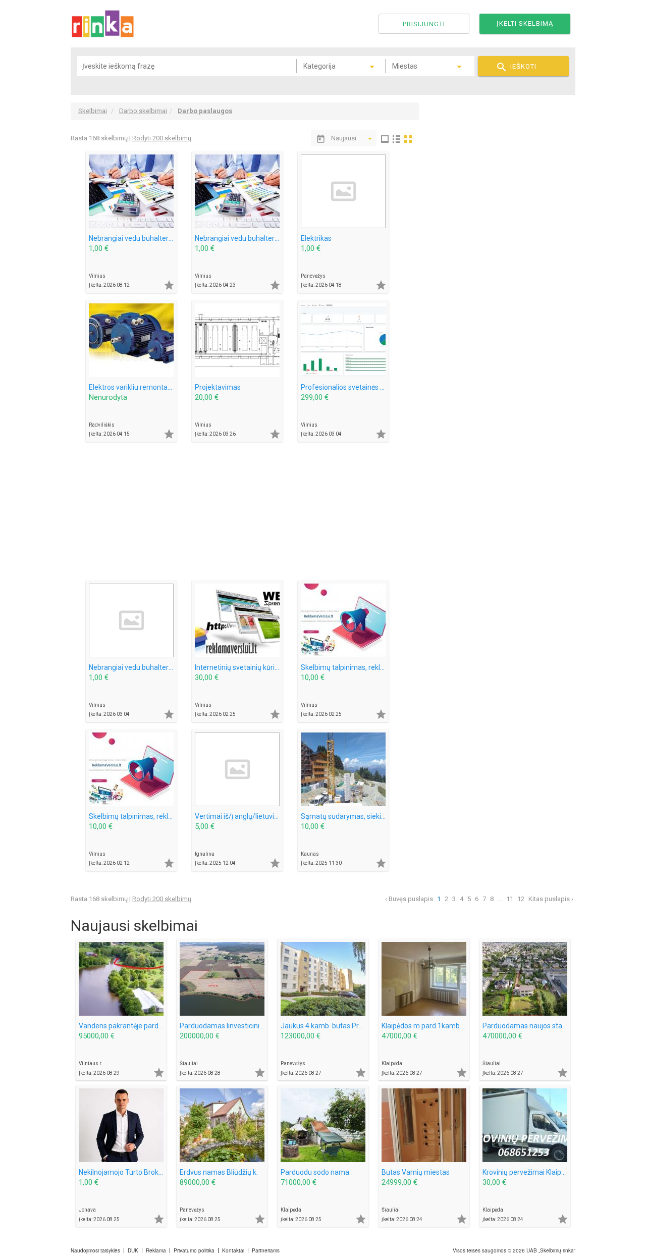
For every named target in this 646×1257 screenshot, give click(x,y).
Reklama (156, 1250)
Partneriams (266, 1250)
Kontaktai (233, 1250)
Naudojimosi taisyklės (95, 1250)
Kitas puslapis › (550, 899)
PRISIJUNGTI (424, 24)
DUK (133, 1250)
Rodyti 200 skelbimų (161, 138)
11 (509, 899)
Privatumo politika (194, 1250)
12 (520, 899)
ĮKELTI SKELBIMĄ (525, 23)
